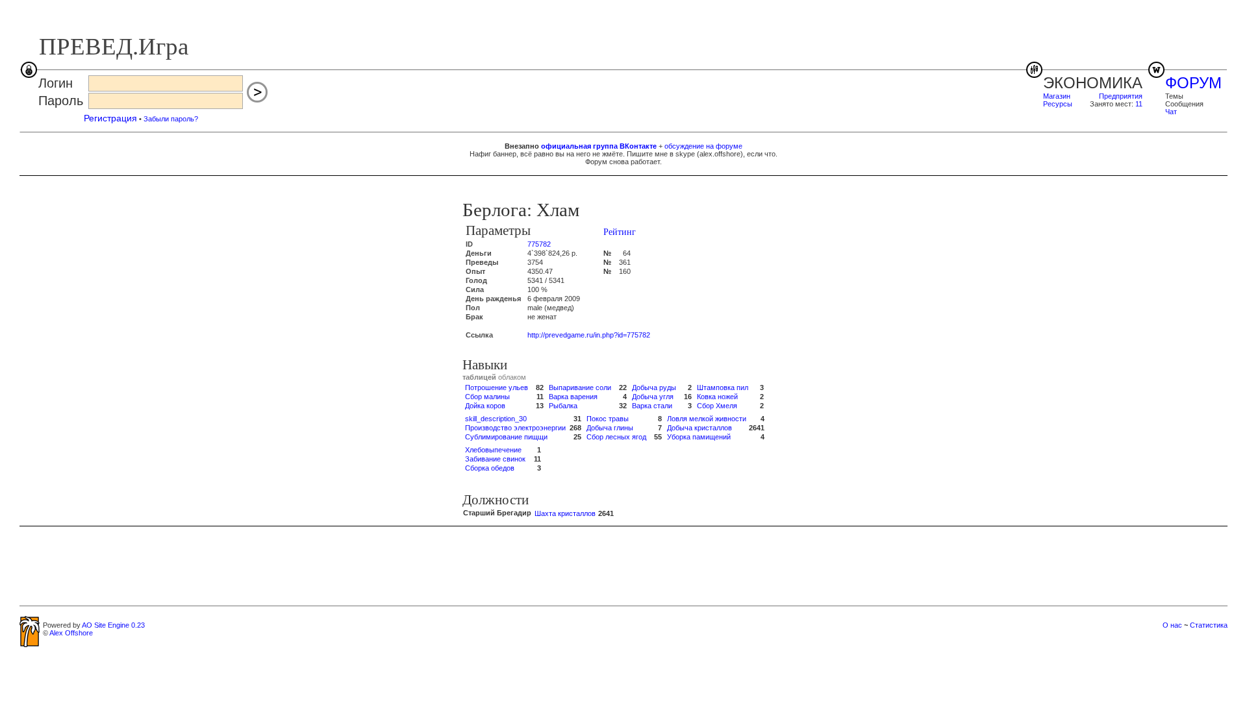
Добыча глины (609, 428)
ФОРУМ (1193, 83)
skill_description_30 (496, 419)
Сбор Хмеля (717, 406)
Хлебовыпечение (493, 450)
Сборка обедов (489, 468)
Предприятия (1120, 96)
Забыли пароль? (171, 119)
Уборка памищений (699, 437)
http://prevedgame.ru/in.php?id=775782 (588, 335)
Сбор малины (487, 396)
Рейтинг (619, 232)
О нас (1172, 625)
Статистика (1209, 625)
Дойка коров (485, 406)
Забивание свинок (495, 459)
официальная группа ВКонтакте (599, 146)
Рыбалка (563, 406)
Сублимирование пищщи (506, 437)
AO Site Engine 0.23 (113, 625)
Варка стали (652, 406)
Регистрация (110, 118)
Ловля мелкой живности (706, 419)
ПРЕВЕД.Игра (113, 46)
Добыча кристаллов (699, 428)
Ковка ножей (717, 396)
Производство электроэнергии (515, 428)
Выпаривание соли (580, 387)
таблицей (479, 377)
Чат (1171, 112)
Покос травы (607, 419)
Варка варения (573, 396)
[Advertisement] (623, 565)
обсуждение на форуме (703, 146)
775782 (539, 244)
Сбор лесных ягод (616, 437)
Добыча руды (654, 387)
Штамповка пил (722, 387)
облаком (512, 377)
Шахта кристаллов (565, 513)
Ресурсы (1057, 104)
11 (1138, 104)
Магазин (1056, 96)
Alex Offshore (71, 633)
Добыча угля (653, 396)
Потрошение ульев (496, 387)
